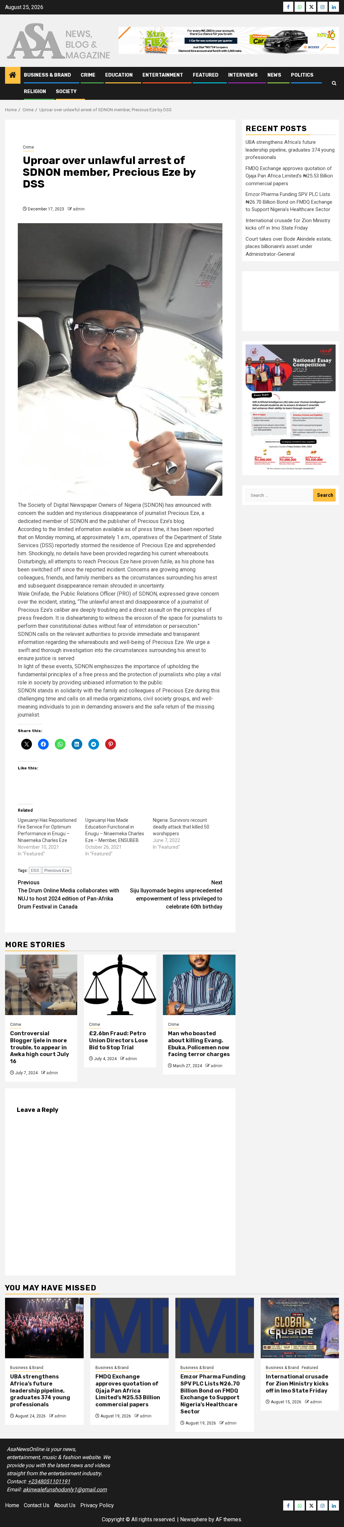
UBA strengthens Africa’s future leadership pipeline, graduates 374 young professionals (290, 149)
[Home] (12, 75)
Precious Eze (56, 870)
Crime (88, 75)
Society (66, 91)
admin (79, 209)
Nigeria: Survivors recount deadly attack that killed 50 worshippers (181, 826)
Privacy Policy (97, 1505)
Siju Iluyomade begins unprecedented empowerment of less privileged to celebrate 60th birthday (176, 894)
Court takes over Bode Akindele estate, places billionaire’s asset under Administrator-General (289, 246)
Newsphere (193, 1519)
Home (12, 1505)
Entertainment (162, 75)
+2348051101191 (49, 1481)
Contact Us (36, 1505)
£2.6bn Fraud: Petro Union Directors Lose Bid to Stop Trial (118, 1040)
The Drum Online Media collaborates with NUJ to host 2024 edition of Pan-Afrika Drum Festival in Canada (68, 894)
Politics (302, 75)
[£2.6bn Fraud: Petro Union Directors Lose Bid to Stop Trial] (120, 985)
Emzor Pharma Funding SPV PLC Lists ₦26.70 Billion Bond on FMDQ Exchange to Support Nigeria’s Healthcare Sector (289, 201)
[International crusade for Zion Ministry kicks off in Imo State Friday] (300, 1328)
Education (119, 75)
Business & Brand (47, 75)
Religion (35, 91)
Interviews (243, 75)
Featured (205, 75)
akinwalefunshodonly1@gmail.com (65, 1489)
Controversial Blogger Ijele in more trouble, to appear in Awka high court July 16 (39, 1047)
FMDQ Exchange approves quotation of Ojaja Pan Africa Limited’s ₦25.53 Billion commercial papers (289, 176)
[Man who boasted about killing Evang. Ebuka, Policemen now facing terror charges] (199, 985)
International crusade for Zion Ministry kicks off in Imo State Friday (297, 1383)
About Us (65, 1505)
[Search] (334, 83)
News (274, 75)
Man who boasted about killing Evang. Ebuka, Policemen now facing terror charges (199, 1043)
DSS (35, 870)
